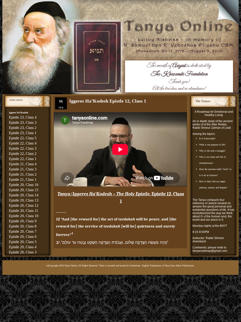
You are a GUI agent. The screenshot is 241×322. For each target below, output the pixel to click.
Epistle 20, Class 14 (23, 195)
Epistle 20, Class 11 (23, 211)
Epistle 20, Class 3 (22, 252)
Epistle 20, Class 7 (22, 231)
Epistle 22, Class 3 (22, 148)
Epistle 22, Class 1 (22, 159)
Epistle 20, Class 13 (23, 200)
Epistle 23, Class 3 (22, 122)
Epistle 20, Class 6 (22, 237)
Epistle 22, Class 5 (22, 138)
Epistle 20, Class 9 (22, 221)
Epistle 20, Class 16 (23, 185)
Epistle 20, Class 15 (23, 190)
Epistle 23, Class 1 (22, 133)
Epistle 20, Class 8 (22, 226)
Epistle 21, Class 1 (22, 180)
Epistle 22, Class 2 (22, 154)
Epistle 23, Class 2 (22, 128)
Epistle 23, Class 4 (22, 117)
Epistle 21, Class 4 (22, 164)
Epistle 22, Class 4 (22, 143)
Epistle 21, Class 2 (22, 174)
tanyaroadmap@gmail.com (210, 250)
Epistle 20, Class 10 (23, 216)
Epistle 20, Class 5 (22, 242)
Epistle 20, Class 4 (22, 247)
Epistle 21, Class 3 (22, 169)
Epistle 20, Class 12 (23, 205)
